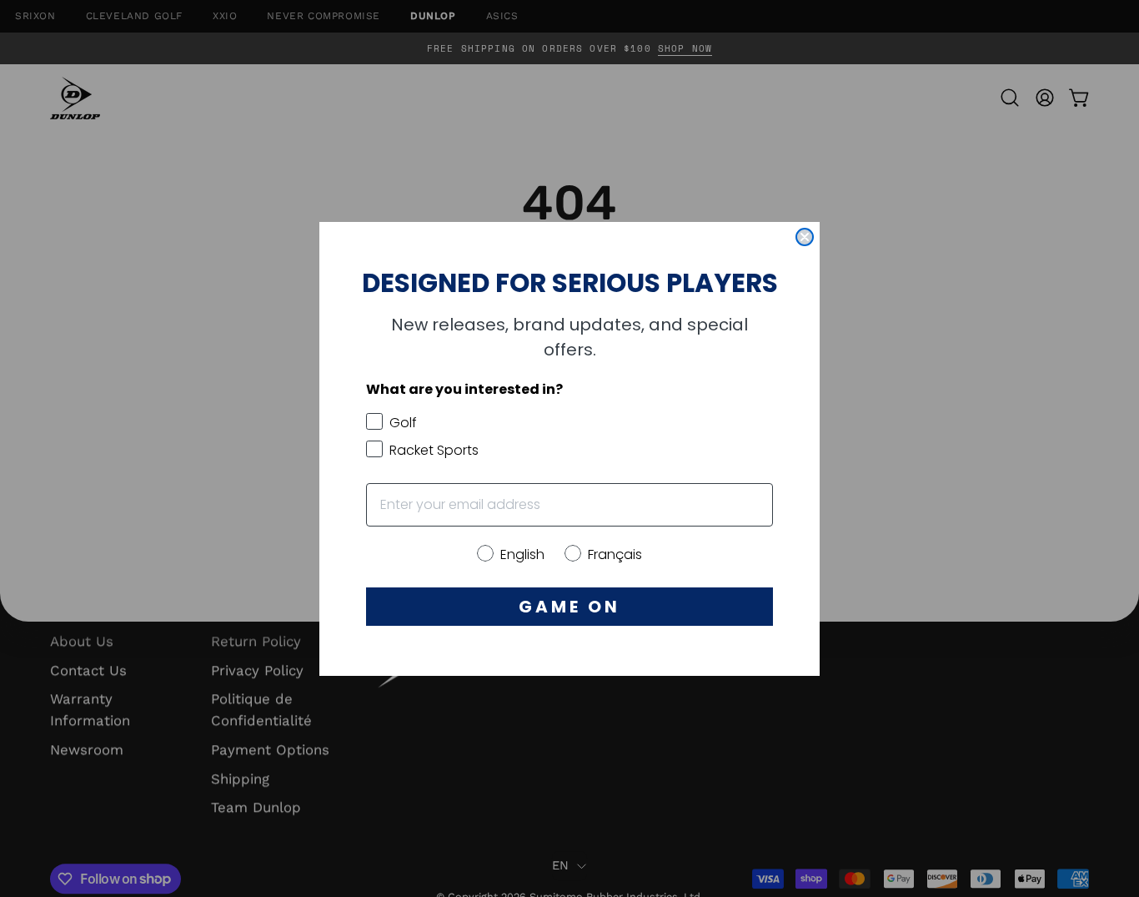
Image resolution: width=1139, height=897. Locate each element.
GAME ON (569, 606)
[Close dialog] (804, 237)
